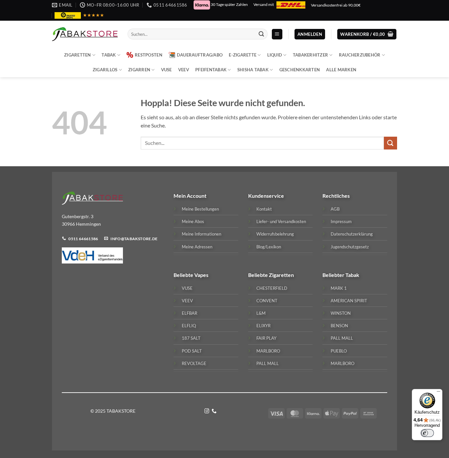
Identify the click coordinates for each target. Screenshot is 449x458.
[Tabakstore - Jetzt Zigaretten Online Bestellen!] (85, 34)
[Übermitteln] (261, 34)
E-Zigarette (242, 54)
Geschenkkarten (299, 69)
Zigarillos (105, 69)
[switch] (427, 433)
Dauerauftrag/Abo (200, 54)
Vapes (201, 275)
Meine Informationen (201, 234)
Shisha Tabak (253, 69)
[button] (277, 34)
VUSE (166, 69)
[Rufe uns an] (214, 411)
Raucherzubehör (360, 54)
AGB (335, 209)
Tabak (109, 54)
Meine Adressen (197, 246)
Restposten (148, 54)
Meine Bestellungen (200, 209)
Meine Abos (193, 221)
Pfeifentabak (210, 69)
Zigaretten (77, 54)
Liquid (274, 54)
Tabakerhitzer (310, 54)
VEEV (183, 69)
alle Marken (341, 69)
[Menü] (438, 393)
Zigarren (139, 69)
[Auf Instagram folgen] (206, 411)
